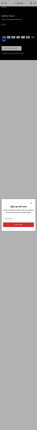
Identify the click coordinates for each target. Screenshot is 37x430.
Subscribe (18, 225)
